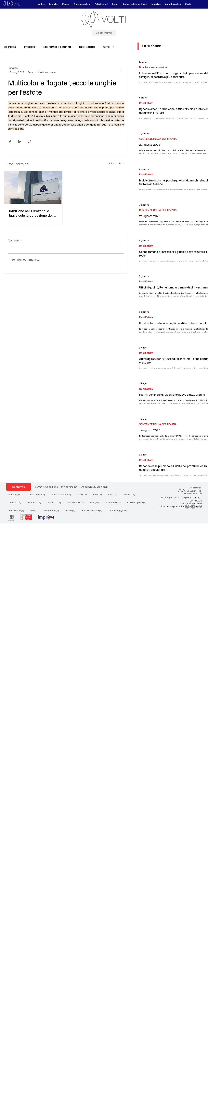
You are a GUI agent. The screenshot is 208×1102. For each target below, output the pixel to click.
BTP (96, 502)
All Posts (10, 47)
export (71, 510)
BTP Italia (114, 502)
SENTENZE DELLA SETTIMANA (158, 138)
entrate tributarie (93, 510)
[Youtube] (193, 507)
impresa (35, 502)
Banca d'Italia (62, 494)
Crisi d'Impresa (138, 502)
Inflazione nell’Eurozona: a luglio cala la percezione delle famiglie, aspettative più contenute (32, 213)
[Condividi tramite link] (30, 142)
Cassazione (37, 494)
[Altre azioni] (121, 70)
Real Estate (87, 47)
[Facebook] (187, 507)
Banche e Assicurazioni (153, 67)
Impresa (29, 47)
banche (16, 494)
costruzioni (76, 502)
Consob (16, 502)
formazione (17, 510)
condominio (52, 510)
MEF (83, 494)
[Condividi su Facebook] (10, 142)
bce (98, 494)
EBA (114, 494)
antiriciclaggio (119, 510)
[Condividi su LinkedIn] (20, 142)
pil (34, 510)
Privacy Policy (69, 486)
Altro (106, 47)
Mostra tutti (116, 163)
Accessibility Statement (94, 486)
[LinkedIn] (199, 507)
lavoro (131, 494)
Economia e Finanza (57, 47)
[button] (41, 4)
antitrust (55, 502)
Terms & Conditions (46, 486)
